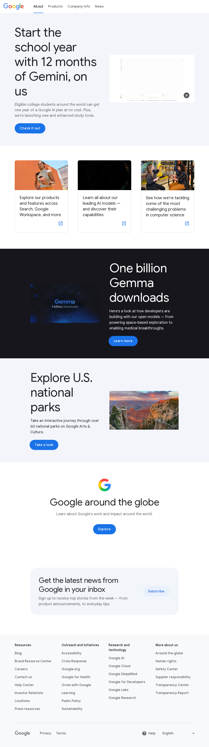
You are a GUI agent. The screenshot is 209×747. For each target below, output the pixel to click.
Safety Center (167, 669)
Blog (18, 653)
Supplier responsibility (173, 677)
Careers (21, 669)
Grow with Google (76, 685)
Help (152, 733)
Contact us (23, 677)
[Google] (14, 6)
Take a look (44, 445)
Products (55, 6)
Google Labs (118, 690)
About (38, 6)
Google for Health (76, 677)
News (99, 6)
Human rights (166, 661)
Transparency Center (172, 685)
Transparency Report (172, 693)
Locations (22, 701)
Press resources (27, 709)
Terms (61, 733)
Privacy (45, 733)
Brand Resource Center (33, 661)
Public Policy (71, 701)
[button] (186, 95)
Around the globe (169, 653)
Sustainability (72, 709)
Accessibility (71, 653)
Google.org (71, 669)
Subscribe (156, 591)
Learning (68, 693)
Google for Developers (127, 682)
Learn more (123, 341)
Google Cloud (119, 666)
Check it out (30, 128)
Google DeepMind (123, 674)
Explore (104, 529)
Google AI (116, 658)
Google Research (122, 698)
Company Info (79, 6)
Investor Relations (29, 693)
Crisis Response (74, 661)
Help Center (24, 685)
